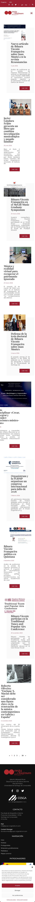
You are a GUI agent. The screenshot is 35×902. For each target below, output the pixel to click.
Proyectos (3, 2)
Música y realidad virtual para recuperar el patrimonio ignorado (11, 272)
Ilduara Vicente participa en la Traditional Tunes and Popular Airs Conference (20, 622)
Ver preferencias (17, 895)
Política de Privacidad (22, 899)
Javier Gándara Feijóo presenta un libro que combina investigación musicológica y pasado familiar (12, 129)
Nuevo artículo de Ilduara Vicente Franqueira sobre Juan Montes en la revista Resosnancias (19, 53)
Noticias (3, 843)
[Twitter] (15, 4)
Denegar (17, 890)
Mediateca (4, 851)
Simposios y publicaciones (9, 848)
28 (23, 755)
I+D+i (10, 2)
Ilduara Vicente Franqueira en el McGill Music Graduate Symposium (20, 204)
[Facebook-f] (9, 4)
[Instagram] (12, 4)
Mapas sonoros (6, 853)
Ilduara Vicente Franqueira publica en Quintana (10, 551)
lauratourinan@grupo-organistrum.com (14, 831)
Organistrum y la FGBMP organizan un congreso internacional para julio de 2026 (19, 483)
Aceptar (17, 885)
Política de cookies (11, 899)
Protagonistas (5, 845)
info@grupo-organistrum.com (11, 826)
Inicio (2, 840)
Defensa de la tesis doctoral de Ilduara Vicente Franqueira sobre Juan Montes (19, 341)
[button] (32, 867)
